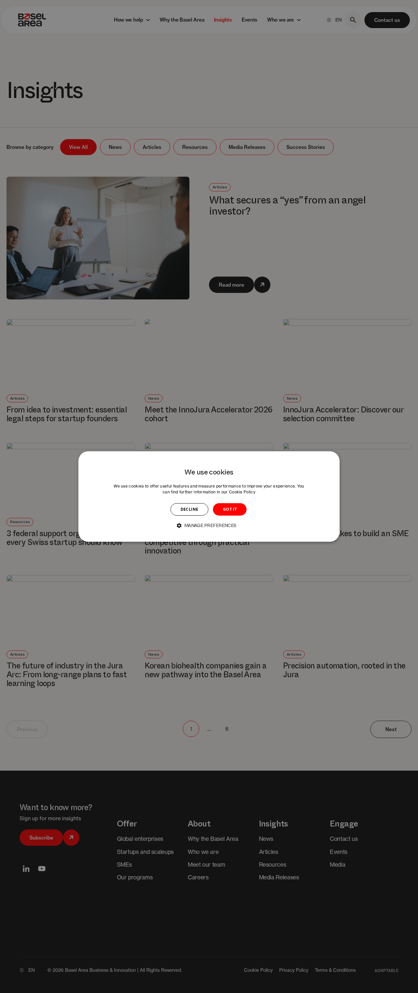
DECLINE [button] (190, 509)
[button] (209, 525)
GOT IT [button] (230, 509)
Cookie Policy (242, 491)
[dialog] (209, 496)
